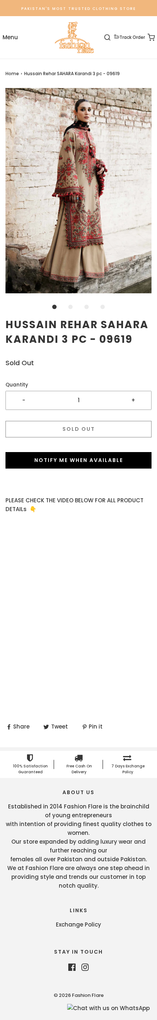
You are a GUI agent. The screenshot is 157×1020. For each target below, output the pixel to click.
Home (12, 73)
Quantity (16, 384)
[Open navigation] (10, 37)
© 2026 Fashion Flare (79, 995)
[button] (78, 190)
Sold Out (78, 429)
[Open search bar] (112, 37)
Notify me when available (78, 460)
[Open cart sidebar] (147, 37)
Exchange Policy (78, 924)
